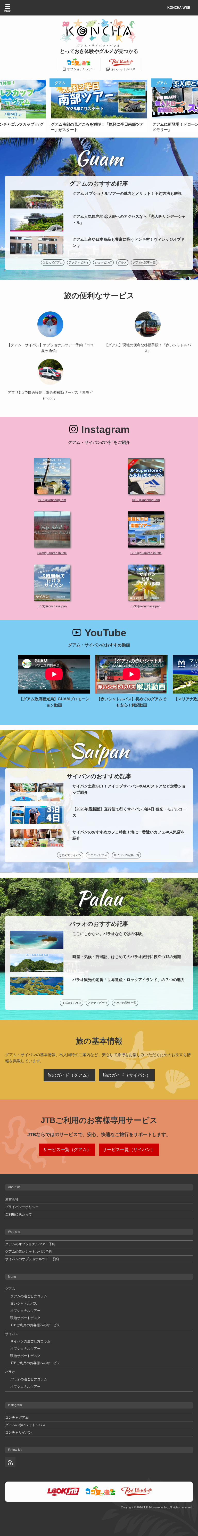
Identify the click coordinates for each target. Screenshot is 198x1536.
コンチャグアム (17, 1417)
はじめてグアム (53, 262)
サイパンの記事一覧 (126, 855)
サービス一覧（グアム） (67, 1149)
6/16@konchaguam (52, 500)
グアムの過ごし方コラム (28, 1296)
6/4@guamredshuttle (52, 553)
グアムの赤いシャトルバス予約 (28, 1251)
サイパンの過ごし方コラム (30, 1341)
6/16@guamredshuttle (146, 553)
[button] (191, 103)
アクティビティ (79, 262)
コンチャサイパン (18, 1432)
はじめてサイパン (70, 855)
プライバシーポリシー (22, 1207)
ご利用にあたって (18, 1214)
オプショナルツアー (25, 1311)
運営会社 (12, 1199)
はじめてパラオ (71, 1002)
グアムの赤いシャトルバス (25, 1425)
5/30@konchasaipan (146, 606)
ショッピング (103, 262)
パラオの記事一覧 (125, 1002)
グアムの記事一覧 (144, 262)
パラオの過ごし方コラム (28, 1379)
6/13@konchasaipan (52, 606)
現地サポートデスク (25, 1318)
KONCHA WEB (178, 8)
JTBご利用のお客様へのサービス (35, 1325)
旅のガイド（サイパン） (127, 1075)
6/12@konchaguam (146, 500)
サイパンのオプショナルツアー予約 (32, 1259)
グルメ (122, 262)
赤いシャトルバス (23, 1303)
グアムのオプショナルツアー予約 (30, 1244)
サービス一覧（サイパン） (129, 1149)
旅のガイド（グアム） (69, 1075)
